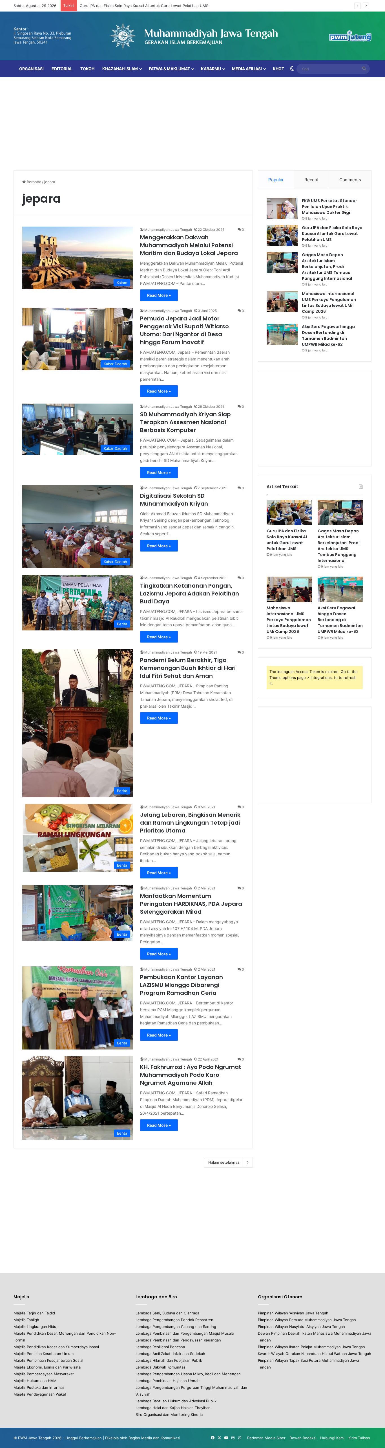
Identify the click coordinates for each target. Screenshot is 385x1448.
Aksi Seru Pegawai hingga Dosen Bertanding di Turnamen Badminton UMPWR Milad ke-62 (328, 335)
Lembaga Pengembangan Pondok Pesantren (174, 1320)
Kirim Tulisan (359, 1438)
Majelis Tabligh (26, 1320)
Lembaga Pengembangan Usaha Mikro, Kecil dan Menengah (188, 1374)
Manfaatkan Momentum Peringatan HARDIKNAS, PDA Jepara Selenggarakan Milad (191, 904)
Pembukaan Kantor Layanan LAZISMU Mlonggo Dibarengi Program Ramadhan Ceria (181, 985)
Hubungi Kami (332, 1438)
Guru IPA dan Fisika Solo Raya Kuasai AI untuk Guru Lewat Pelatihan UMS (332, 233)
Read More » (159, 295)
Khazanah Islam (120, 68)
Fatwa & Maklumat (169, 68)
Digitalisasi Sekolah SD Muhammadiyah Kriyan (174, 500)
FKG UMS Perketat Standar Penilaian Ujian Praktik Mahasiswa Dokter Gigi (329, 206)
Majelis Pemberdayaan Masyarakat (44, 1374)
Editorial (62, 68)
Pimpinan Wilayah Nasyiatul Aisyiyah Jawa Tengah (301, 1326)
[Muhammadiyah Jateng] (192, 36)
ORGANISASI (31, 68)
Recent (311, 179)
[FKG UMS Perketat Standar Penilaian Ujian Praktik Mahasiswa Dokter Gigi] (282, 208)
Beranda (33, 182)
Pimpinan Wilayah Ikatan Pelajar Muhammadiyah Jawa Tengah (311, 1347)
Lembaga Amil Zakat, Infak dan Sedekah (170, 1353)
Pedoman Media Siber (266, 1438)
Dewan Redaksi (302, 1438)
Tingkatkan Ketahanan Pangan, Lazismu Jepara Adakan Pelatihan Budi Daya (189, 593)
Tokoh (87, 68)
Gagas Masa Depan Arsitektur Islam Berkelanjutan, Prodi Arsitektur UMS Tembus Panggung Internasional (327, 266)
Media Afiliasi (247, 68)
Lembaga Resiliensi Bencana (160, 1347)
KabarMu (211, 68)
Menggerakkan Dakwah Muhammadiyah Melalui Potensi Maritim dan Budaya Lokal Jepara (189, 245)
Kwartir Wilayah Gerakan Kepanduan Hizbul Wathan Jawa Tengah (314, 1353)
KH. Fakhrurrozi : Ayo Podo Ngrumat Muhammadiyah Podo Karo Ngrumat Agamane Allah (190, 1075)
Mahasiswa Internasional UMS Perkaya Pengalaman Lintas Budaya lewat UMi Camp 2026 (329, 302)
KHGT (278, 68)
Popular (276, 179)
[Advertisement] (192, 122)
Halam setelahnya (223, 1162)
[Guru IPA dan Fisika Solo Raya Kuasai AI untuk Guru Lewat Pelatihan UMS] (282, 235)
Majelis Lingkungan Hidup (36, 1326)
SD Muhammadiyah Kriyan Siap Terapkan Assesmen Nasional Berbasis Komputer (185, 422)
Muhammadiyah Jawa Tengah (168, 229)
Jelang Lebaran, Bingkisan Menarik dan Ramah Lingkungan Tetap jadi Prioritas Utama (190, 822)
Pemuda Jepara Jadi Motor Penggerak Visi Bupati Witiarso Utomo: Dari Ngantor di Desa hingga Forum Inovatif (184, 330)
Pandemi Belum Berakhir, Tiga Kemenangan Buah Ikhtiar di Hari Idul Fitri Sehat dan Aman (188, 668)
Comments (350, 179)
